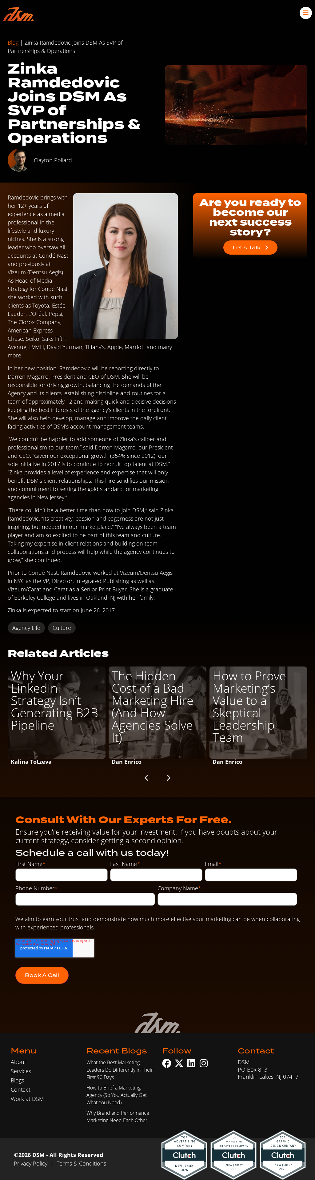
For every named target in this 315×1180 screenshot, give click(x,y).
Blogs (17, 1080)
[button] (146, 777)
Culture (62, 627)
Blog (13, 42)
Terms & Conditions (81, 1163)
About (18, 1062)
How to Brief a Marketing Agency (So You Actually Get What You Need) (116, 1094)
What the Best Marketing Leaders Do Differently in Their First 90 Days (119, 1069)
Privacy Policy (30, 1163)
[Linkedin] (191, 1063)
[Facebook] (166, 1063)
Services (21, 1071)
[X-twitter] (179, 1063)
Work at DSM (27, 1099)
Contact (20, 1089)
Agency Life (26, 627)
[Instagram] (203, 1063)
